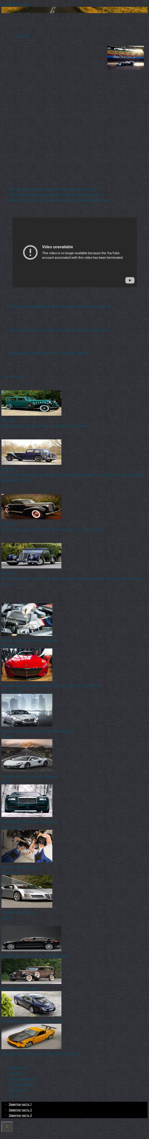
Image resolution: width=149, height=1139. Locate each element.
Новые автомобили (22, 1079)
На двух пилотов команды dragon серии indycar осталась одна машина (59, 329)
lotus (4, 376)
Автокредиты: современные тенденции (29, 776)
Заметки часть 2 (20, 1110)
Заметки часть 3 (20, 1115)
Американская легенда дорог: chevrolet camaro (35, 956)
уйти (22, 376)
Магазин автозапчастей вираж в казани (29, 640)
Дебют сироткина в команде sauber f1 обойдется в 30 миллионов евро (59, 200)
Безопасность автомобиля (20, 988)
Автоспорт (21, 36)
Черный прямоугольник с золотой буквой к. (32, 1021)
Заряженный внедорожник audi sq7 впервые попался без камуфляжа (50, 685)
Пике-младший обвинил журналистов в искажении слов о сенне (54, 189)
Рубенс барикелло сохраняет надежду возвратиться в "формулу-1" (56, 194)
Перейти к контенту (15, 4)
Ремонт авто (10, 646)
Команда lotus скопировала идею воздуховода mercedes (49, 353)
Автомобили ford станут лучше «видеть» (30, 821)
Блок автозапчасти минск (19, 867)
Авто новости (11, 691)
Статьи (6, 736)
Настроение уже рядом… (18, 912)
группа (13, 376)
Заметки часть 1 (20, 1104)
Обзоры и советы (21, 1084)
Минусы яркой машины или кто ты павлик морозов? (38, 731)
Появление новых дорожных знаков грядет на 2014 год (40, 1053)
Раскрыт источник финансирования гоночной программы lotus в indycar (60, 306)
